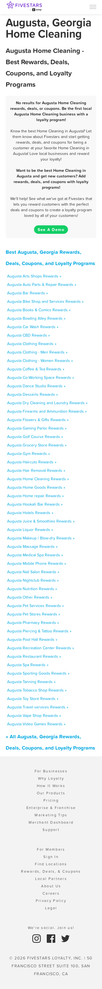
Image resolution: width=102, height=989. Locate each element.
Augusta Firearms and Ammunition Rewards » (47, 411)
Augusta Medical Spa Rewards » (35, 555)
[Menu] (93, 6)
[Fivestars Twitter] (65, 938)
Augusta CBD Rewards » (28, 335)
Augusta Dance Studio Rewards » (36, 386)
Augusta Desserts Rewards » (32, 394)
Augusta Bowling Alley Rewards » (36, 318)
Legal (51, 908)
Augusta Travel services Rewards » (37, 707)
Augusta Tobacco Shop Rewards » (37, 690)
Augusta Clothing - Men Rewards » (37, 352)
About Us (51, 886)
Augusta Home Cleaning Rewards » (38, 479)
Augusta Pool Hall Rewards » (32, 639)
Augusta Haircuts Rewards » (31, 462)
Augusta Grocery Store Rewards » (37, 445)
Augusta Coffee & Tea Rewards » (35, 369)
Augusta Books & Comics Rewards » (39, 310)
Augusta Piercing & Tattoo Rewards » (39, 631)
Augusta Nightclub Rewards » (33, 580)
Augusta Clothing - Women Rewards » (40, 360)
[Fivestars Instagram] (37, 938)
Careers (51, 893)
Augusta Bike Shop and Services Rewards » (45, 301)
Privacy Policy (51, 900)
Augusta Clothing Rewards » (31, 343)
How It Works (51, 785)
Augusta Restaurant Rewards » (34, 656)
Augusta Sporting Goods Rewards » (38, 673)
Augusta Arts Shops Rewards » (34, 276)
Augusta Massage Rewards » (32, 546)
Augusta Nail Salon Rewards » (33, 572)
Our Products (51, 793)
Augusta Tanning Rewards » (31, 681)
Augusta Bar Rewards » (27, 293)
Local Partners (51, 878)
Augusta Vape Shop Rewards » (34, 715)
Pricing (51, 800)
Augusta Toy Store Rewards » (32, 698)
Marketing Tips (51, 815)
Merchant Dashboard (51, 822)
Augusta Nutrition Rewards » (32, 589)
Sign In (51, 856)
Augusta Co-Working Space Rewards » (40, 377)
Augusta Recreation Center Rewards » (40, 648)
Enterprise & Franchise (51, 807)
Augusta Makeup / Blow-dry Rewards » (41, 538)
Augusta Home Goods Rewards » (36, 487)
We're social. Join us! (51, 927)
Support (51, 829)
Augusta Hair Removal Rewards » (36, 470)
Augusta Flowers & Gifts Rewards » (38, 420)
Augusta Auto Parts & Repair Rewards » (41, 284)
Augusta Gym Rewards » (28, 453)
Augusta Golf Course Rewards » (35, 436)
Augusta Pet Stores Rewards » (33, 614)
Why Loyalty (51, 778)
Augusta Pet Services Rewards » (35, 605)
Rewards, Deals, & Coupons (51, 871)
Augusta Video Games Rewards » (36, 724)
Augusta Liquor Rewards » (30, 529)
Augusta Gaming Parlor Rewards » (37, 428)
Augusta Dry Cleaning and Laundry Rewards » (47, 403)
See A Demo (51, 229)
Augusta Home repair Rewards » (35, 496)
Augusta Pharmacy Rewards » (33, 622)
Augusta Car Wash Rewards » (32, 327)
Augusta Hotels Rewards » (30, 512)
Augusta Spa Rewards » (27, 665)
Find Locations (51, 864)
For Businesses (51, 771)
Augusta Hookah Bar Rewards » (35, 504)
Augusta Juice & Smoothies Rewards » (41, 521)
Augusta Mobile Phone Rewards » (36, 563)
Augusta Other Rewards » (29, 597)
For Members (51, 849)
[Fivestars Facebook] (51, 938)
